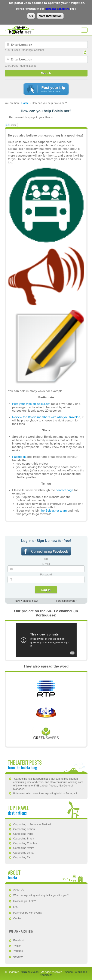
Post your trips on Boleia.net (31, 403)
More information (50, 16)
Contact (17, 918)
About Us (18, 889)
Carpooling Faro (22, 857)
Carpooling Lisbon (24, 829)
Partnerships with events (27, 912)
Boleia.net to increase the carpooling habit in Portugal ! (45, 793)
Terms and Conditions (57, 8)
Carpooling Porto (23, 833)
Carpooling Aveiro (23, 847)
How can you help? (24, 901)
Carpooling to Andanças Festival (32, 824)
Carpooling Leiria (23, 852)
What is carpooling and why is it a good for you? (41, 895)
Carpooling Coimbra (25, 843)
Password (46, 574)
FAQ (15, 906)
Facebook (19, 456)
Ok (31, 16)
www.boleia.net (30, 972)
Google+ (18, 956)
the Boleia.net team (53, 510)
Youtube (18, 950)
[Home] (20, 30)
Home (25, 103)
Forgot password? (66, 600)
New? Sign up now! (26, 600)
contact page (64, 490)
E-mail (46, 563)
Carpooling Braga (23, 838)
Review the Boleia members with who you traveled (46, 417)
